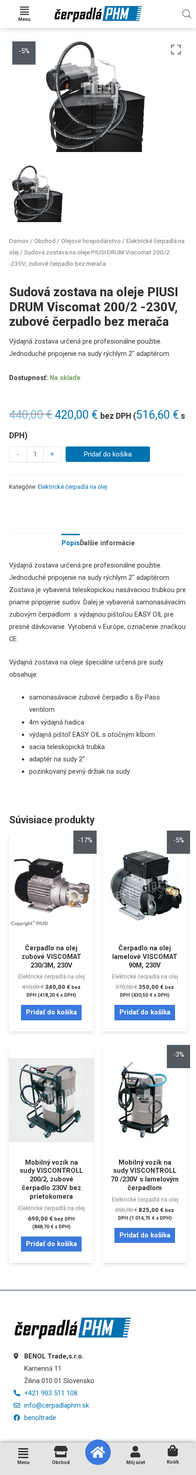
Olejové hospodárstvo (91, 241)
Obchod (45, 241)
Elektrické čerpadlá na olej (72, 486)
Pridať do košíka (108, 454)
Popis (71, 543)
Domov (19, 241)
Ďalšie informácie (107, 543)
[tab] (71, 543)
